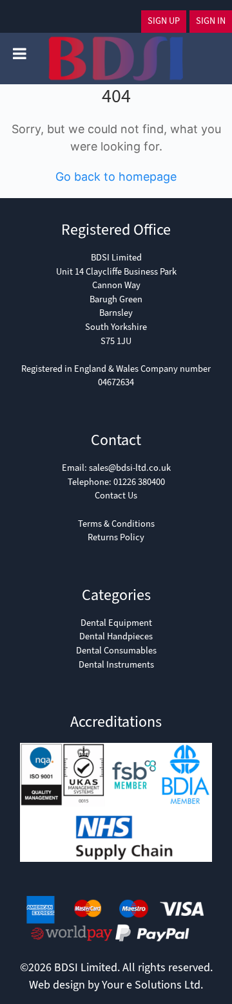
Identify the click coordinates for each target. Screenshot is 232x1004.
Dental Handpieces (116, 636)
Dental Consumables (116, 650)
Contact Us (116, 495)
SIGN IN (211, 21)
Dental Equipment (116, 623)
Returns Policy (116, 537)
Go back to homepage (116, 176)
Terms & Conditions (116, 524)
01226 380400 (139, 482)
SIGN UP (164, 21)
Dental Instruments (116, 665)
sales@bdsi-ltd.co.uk (130, 468)
